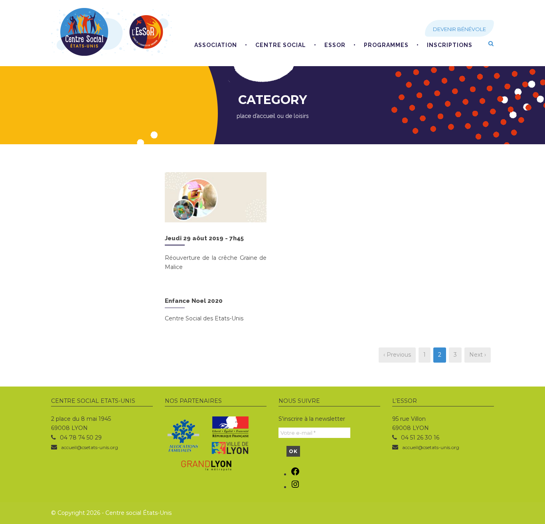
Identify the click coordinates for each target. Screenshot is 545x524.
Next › (477, 354)
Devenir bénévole (459, 29)
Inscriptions (449, 45)
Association (215, 45)
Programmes (386, 45)
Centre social (280, 45)
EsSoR (335, 45)
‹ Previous (397, 354)
